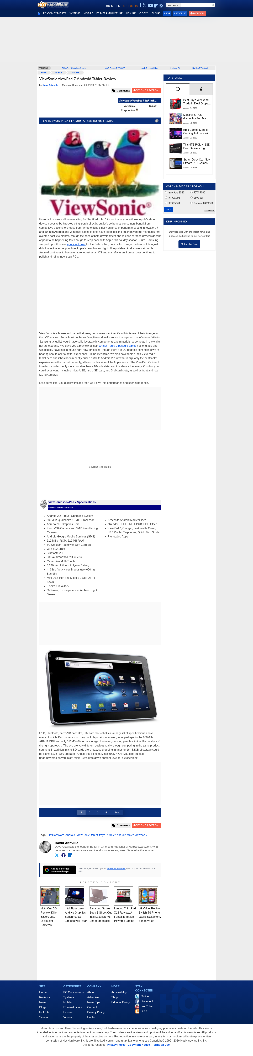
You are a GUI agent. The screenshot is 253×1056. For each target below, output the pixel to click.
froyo (102, 835)
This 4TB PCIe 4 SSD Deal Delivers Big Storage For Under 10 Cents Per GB (196, 146)
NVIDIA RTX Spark (200, 68)
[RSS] (162, 5)
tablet (94, 835)
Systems (68, 997)
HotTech (92, 1017)
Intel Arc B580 (176, 192)
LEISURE (131, 13)
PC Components (73, 992)
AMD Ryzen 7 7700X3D (115, 68)
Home (43, 992)
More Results (209, 210)
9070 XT (198, 197)
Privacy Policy (96, 1012)
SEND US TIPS (130, 6)
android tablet (125, 835)
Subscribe (180, 13)
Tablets (75, 72)
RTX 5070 (174, 203)
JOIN (117, 6)
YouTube (146, 1006)
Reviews (44, 997)
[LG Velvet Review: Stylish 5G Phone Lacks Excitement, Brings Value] (148, 896)
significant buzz (76, 244)
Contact (92, 1007)
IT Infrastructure (72, 1007)
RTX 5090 (174, 197)
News (42, 1002)
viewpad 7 (141, 835)
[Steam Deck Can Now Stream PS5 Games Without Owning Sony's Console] (176, 163)
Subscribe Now (189, 244)
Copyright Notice (139, 1044)
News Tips (93, 1002)
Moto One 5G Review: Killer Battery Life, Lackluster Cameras (48, 916)
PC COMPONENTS (54, 13)
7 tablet (111, 835)
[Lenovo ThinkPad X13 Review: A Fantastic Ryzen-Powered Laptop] (123, 896)
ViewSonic (83, 835)
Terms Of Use (161, 1044)
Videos (67, 1017)
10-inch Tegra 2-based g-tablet (117, 345)
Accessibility (119, 992)
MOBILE (88, 13)
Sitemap (44, 1017)
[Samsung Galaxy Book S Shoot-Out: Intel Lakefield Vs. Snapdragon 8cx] (99, 896)
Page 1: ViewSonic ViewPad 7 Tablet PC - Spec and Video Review (77, 120)
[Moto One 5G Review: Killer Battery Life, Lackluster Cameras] (50, 896)
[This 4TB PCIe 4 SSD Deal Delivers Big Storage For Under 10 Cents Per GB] (176, 148)
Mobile (58, 72)
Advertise (93, 997)
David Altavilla (66, 843)
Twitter (145, 996)
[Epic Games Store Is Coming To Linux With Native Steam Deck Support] (176, 133)
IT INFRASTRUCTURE (109, 13)
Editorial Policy (120, 1002)
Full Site (44, 1012)
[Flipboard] (156, 5)
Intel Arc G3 (175, 68)
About (90, 992)
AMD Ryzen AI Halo (149, 68)
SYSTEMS (74, 13)
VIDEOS (143, 13)
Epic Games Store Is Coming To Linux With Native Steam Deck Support (196, 131)
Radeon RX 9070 (203, 203)
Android (70, 835)
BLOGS (156, 13)
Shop (167, 13)
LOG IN (109, 6)
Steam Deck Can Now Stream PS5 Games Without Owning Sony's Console (196, 161)
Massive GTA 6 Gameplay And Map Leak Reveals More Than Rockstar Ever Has (195, 116)
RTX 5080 (199, 192)
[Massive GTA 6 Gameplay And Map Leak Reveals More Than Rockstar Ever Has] (176, 118)
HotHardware (56, 835)
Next (117, 812)
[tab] (177, 89)
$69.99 (152, 106)
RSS (144, 1011)
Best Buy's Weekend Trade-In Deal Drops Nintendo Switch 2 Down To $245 (196, 102)
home (43, 72)
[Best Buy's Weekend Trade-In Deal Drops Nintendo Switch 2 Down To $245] (176, 103)
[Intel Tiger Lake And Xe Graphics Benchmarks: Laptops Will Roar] (74, 896)
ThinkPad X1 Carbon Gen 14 (74, 68)
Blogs (42, 1007)
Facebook (147, 1001)
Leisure (67, 1012)
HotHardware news (116, 868)
